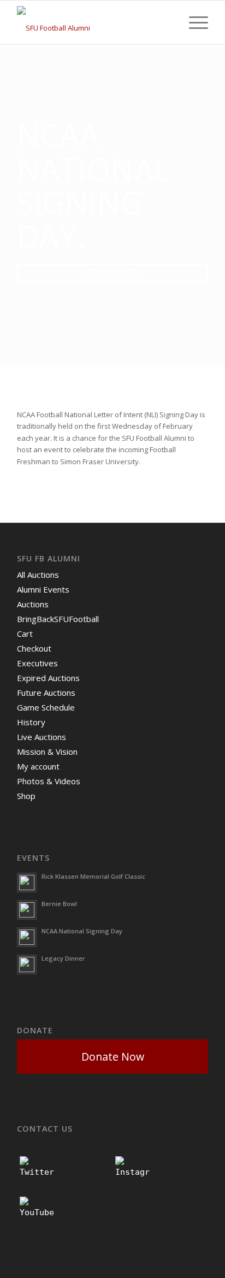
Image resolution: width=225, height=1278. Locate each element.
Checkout (34, 648)
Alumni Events (43, 589)
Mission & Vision (47, 751)
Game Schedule (46, 707)
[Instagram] (132, 1173)
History (31, 722)
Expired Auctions (48, 677)
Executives (37, 663)
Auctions (33, 604)
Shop (26, 795)
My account (38, 766)
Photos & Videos (48, 781)
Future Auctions (46, 692)
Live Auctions (41, 736)
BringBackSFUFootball (58, 618)
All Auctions (38, 574)
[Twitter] (37, 1173)
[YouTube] (37, 1214)
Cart (25, 633)
